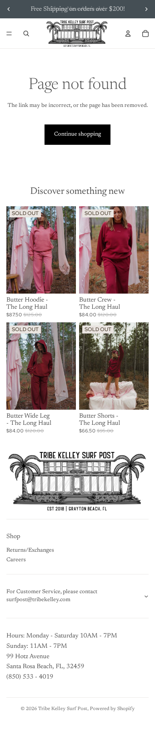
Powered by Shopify (112, 708)
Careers (16, 560)
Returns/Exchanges (30, 550)
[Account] (128, 33)
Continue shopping (77, 134)
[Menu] (9, 33)
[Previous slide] (8, 9)
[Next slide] (146, 9)
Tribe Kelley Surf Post (62, 708)
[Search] (26, 33)
